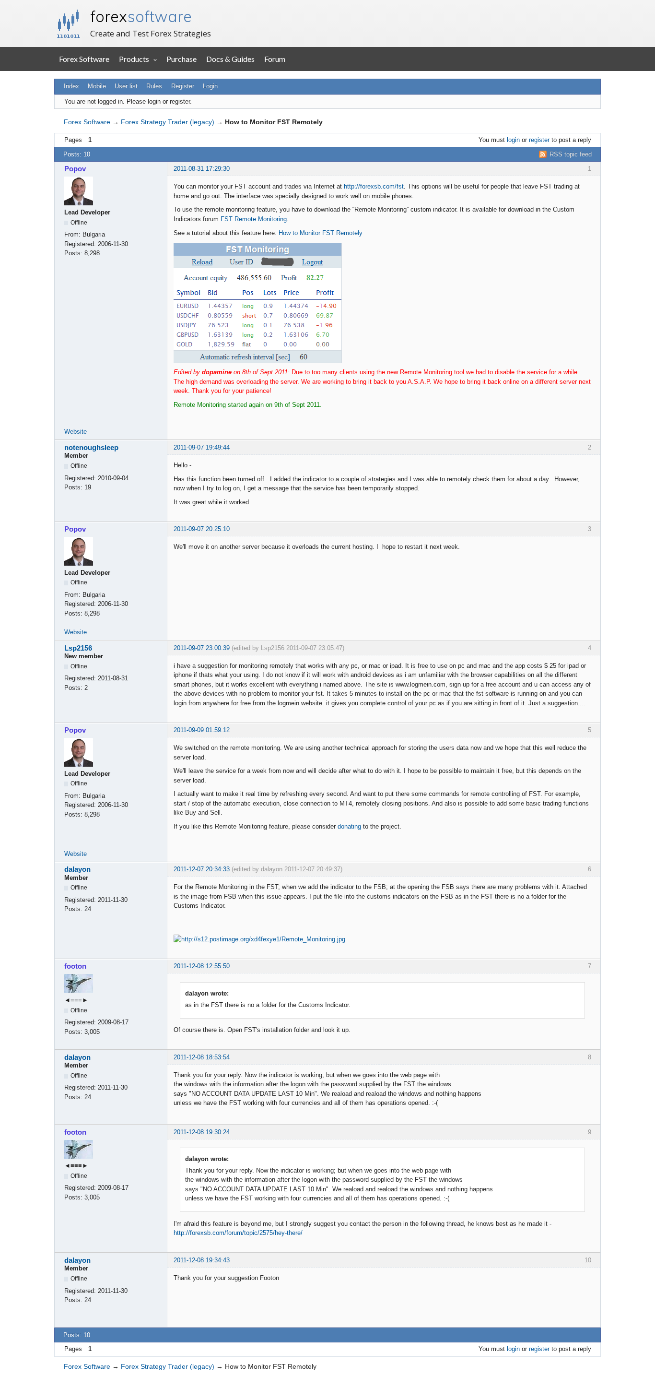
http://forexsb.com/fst (374, 186)
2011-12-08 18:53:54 (202, 1057)
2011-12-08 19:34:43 (202, 1260)
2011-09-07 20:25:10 (202, 529)
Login (210, 86)
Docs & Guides (230, 58)
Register (182, 86)
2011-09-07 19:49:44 (202, 447)
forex (141, 16)
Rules (154, 86)
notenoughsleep (91, 447)
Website (75, 431)
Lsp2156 (78, 648)
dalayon (77, 869)
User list (126, 86)
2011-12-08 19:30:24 (202, 1132)
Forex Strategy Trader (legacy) (167, 122)
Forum (274, 58)
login (513, 139)
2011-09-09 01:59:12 (202, 730)
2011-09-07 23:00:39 (202, 648)
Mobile (97, 86)
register (539, 139)
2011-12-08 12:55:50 (202, 966)
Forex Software (84, 58)
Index (71, 86)
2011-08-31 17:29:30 (202, 168)
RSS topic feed (571, 154)
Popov (75, 169)
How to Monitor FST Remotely (321, 233)
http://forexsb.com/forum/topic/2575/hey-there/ (238, 1232)
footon (75, 966)
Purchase (181, 58)
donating (349, 826)
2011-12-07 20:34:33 (202, 869)
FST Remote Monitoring (254, 219)
